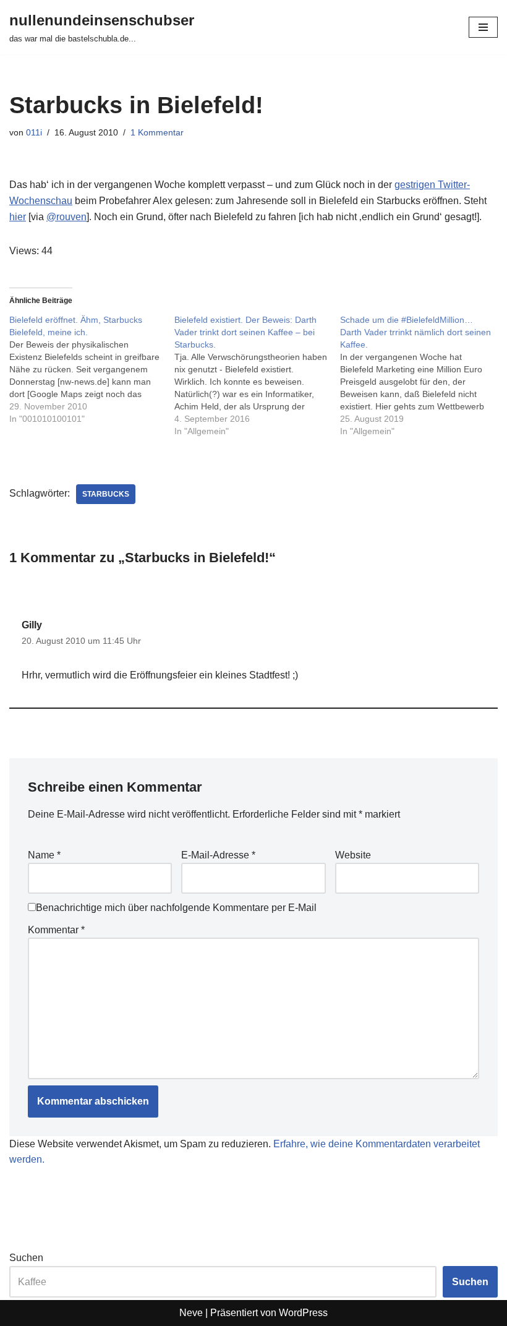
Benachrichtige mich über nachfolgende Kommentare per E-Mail (176, 907)
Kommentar (56, 930)
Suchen (26, 1257)
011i (34, 132)
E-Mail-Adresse (218, 855)
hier (17, 217)
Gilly (32, 625)
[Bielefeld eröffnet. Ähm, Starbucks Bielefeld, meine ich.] (91, 369)
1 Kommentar (157, 132)
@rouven (66, 217)
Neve (191, 1312)
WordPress (303, 1312)
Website (353, 855)
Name (44, 855)
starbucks (105, 494)
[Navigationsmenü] (483, 27)
